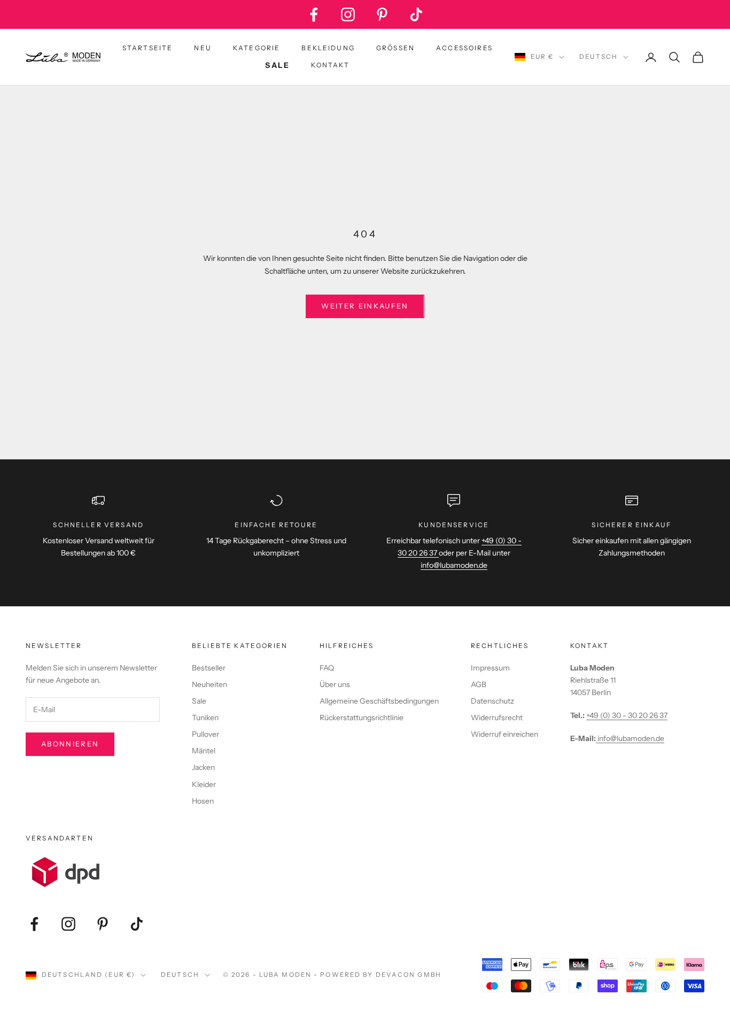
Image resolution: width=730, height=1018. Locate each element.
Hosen (203, 801)
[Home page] (63, 57)
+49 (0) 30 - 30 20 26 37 (626, 715)
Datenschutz (492, 701)
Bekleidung (328, 48)
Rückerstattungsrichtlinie (361, 717)
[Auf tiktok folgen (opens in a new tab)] (416, 14)
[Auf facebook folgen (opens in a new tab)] (313, 14)
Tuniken (205, 717)
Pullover (205, 734)
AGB (478, 684)
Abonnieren (70, 743)
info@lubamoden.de (630, 738)
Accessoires (464, 48)
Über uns (335, 684)
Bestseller (209, 668)
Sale (199, 701)
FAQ (327, 668)
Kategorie (256, 48)
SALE (277, 65)
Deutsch (598, 56)
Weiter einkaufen (364, 306)
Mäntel (203, 750)
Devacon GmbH (408, 974)
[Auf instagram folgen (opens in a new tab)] (347, 14)
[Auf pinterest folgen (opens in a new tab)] (382, 14)
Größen (395, 48)
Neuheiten (209, 684)
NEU (202, 48)
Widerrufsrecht (497, 717)
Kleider (204, 784)
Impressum (490, 668)
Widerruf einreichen (504, 734)
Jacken (203, 767)
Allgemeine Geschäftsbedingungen (379, 701)
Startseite (147, 48)
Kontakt (330, 65)
